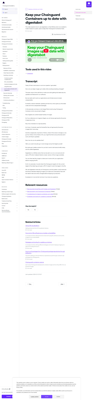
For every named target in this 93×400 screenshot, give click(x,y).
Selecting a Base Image (7, 162)
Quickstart (5, 51)
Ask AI (5, 12)
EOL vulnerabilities (8, 81)
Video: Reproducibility (8, 72)
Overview (5, 46)
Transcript (78, 15)
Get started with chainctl (7, 29)
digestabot (30, 73)
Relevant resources (80, 19)
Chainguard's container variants (34, 262)
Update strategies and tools (10, 84)
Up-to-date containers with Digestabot (10, 89)
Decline (58, 396)
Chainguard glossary (6, 196)
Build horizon (4, 198)
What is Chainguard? (6, 20)
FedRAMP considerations (9, 70)
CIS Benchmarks (5, 160)
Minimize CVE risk (7, 68)
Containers (4, 189)
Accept (46, 396)
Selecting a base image (7, 191)
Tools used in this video (81, 12)
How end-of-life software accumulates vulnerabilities (40, 233)
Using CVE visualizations (32, 225)
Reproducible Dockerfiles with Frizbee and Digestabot (41, 189)
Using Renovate (8, 86)
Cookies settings (35, 396)
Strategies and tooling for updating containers (39, 196)
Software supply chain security (9, 194)
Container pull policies (8, 100)
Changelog (4, 122)
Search (6, 9)
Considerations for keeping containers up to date (40, 194)
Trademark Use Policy (7, 201)
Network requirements (8, 49)
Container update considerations (8, 78)
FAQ (4, 105)
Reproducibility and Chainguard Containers (38, 191)
